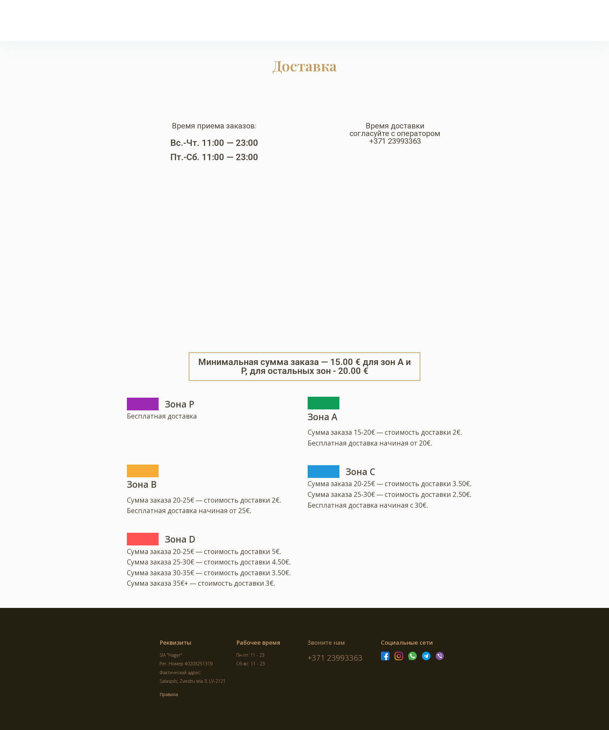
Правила (169, 694)
